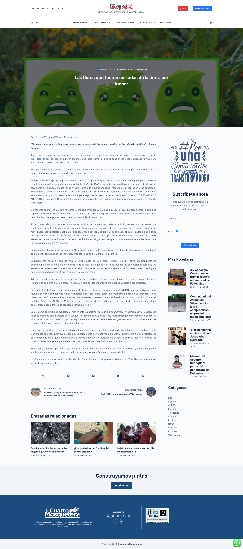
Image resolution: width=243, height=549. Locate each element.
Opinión (172, 405)
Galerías (172, 427)
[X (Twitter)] (43, 8)
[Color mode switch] (37, 23)
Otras (171, 423)
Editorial (172, 409)
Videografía (174, 435)
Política (172, 420)
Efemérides (142, 69)
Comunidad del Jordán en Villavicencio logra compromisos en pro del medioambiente (201, 306)
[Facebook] (33, 8)
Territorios (173, 412)
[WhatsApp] (118, 375)
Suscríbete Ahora (202, 8)
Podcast (172, 431)
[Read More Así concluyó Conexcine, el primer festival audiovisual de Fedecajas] (177, 276)
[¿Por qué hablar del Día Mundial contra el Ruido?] (93, 433)
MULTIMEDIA (101, 22)
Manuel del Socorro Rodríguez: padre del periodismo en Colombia (200, 365)
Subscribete (190, 245)
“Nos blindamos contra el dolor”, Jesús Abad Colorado (201, 335)
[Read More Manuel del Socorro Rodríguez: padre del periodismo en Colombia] (177, 363)
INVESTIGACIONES (125, 22)
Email (171, 231)
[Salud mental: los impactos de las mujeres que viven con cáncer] (50, 433)
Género (172, 401)
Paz (170, 397)
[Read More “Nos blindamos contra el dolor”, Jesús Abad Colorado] (177, 336)
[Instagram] (38, 8)
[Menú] (211, 22)
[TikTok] (58, 8)
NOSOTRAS (165, 22)
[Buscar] (32, 23)
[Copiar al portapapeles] (143, 375)
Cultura (172, 416)
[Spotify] (53, 8)
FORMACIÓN (146, 22)
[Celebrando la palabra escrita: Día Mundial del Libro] (136, 433)
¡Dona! (183, 8)
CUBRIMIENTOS (79, 22)
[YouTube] (63, 8)
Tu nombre (173, 218)
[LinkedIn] (48, 8)
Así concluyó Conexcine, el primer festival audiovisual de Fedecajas (200, 276)
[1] (90, 304)
